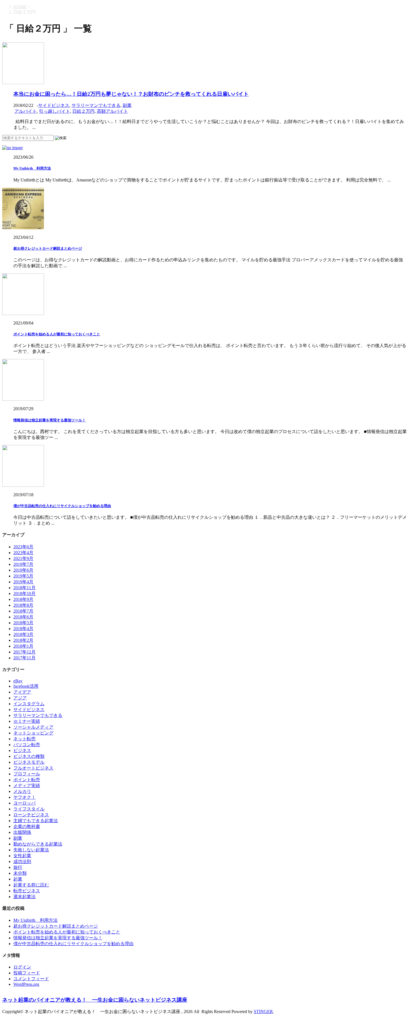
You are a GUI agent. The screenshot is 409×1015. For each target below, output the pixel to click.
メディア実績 (26, 785)
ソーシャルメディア (33, 727)
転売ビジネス (26, 890)
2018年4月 (23, 628)
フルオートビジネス (33, 768)
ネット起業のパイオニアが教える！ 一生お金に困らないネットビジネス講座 (94, 1000)
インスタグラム (29, 703)
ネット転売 (24, 738)
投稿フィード (26, 972)
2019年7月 (23, 564)
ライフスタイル (29, 809)
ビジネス (22, 750)
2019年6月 (23, 570)
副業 (127, 105)
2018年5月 (23, 622)
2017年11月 (24, 657)
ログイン (22, 967)
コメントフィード (31, 978)
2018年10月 (24, 593)
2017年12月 (24, 652)
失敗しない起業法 (31, 849)
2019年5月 (23, 576)
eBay (18, 681)
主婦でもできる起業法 (35, 820)
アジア (20, 697)
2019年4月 (23, 581)
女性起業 (22, 855)
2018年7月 (23, 611)
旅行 (17, 867)
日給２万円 (83, 111)
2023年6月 (23, 546)
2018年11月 (24, 587)
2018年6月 (23, 617)
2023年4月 (23, 552)
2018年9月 (23, 599)
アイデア (22, 692)
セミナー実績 (26, 721)
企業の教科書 (26, 826)
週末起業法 (24, 896)
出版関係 (22, 832)
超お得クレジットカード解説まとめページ (47, 248)
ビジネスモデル (29, 762)
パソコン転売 (26, 744)
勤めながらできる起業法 (37, 844)
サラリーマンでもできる (96, 105)
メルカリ (22, 791)
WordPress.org (26, 984)
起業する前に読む (31, 885)
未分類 (20, 873)
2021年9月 (23, 558)
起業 (17, 879)
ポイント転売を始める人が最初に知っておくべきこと (56, 334)
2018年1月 (23, 646)
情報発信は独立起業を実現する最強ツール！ (49, 420)
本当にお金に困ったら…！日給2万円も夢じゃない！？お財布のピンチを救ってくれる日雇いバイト (131, 94)
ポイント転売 (26, 779)
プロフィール (26, 773)
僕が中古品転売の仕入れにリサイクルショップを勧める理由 (62, 506)
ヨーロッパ (24, 803)
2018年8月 (23, 605)
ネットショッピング (33, 733)
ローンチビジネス (31, 814)
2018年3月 (23, 634)
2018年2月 (23, 640)
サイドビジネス (53, 105)
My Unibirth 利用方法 (32, 168)
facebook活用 (25, 686)
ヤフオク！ (24, 797)
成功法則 (22, 861)
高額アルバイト (112, 111)
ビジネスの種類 (29, 756)
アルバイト (25, 111)
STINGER (263, 1011)
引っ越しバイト (54, 111)
